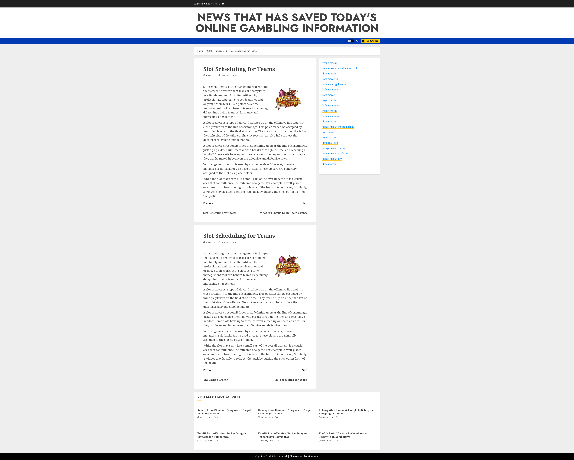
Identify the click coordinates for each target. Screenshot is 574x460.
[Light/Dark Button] (351, 40)
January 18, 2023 (229, 75)
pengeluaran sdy (332, 158)
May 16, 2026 (206, 441)
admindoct (211, 75)
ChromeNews (297, 456)
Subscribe (372, 40)
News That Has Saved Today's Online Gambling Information (287, 23)
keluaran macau (331, 105)
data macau (329, 164)
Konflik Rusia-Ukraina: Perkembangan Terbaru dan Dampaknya (221, 435)
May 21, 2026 (206, 417)
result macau (329, 110)
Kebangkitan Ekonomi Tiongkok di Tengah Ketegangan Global (224, 411)
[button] (357, 41)
